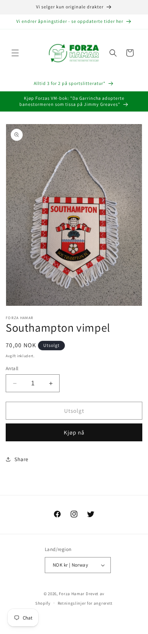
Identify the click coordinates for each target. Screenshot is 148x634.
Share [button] (21, 459)
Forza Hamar (72, 593)
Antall (12, 368)
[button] (15, 53)
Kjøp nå (74, 432)
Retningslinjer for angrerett (85, 603)
